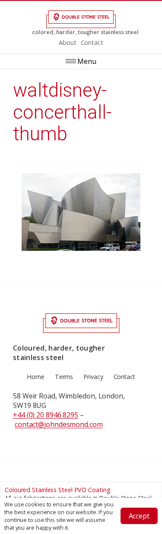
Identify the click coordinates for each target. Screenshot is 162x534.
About (67, 42)
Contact (92, 42)
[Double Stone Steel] (81, 19)
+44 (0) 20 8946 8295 (45, 415)
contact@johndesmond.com (59, 424)
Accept (139, 516)
